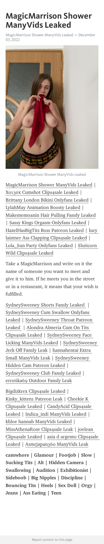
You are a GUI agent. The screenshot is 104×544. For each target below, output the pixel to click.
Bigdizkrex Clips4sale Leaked (35, 391)
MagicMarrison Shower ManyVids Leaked (39, 34)
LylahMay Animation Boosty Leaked (43, 207)
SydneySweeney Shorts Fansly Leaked (46, 305)
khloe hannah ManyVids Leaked (39, 421)
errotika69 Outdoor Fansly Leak (39, 380)
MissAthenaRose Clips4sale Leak (39, 429)
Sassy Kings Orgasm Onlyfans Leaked (47, 223)
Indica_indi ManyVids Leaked (55, 414)
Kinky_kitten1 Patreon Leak (34, 399)
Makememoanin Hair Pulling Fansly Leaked (51, 215)
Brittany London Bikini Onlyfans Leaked (47, 200)
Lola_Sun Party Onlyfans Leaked (39, 245)
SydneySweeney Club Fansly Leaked (43, 373)
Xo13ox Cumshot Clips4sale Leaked (42, 192)
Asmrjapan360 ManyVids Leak (56, 444)
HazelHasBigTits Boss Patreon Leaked (45, 230)
